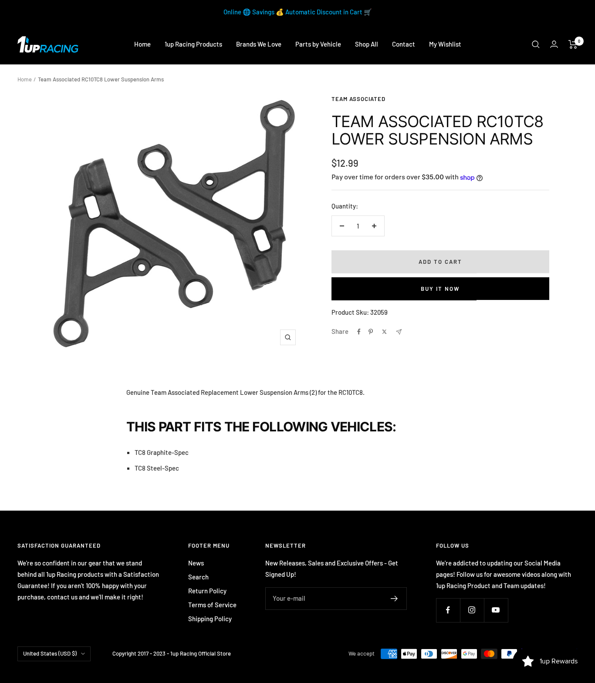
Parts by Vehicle (318, 44)
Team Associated (358, 98)
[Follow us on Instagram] (472, 610)
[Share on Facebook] (359, 332)
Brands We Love (258, 44)
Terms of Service (212, 605)
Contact (403, 44)
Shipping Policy (210, 618)
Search (198, 577)
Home (142, 44)
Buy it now (440, 288)
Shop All (366, 44)
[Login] (554, 44)
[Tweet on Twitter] (384, 332)
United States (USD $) (50, 653)
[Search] (536, 44)
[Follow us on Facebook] (448, 610)
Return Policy (207, 591)
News (196, 563)
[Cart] (573, 44)
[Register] (394, 599)
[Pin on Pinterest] (370, 332)
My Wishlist (445, 44)
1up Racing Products (193, 44)
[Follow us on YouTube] (496, 610)
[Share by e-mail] (399, 332)
